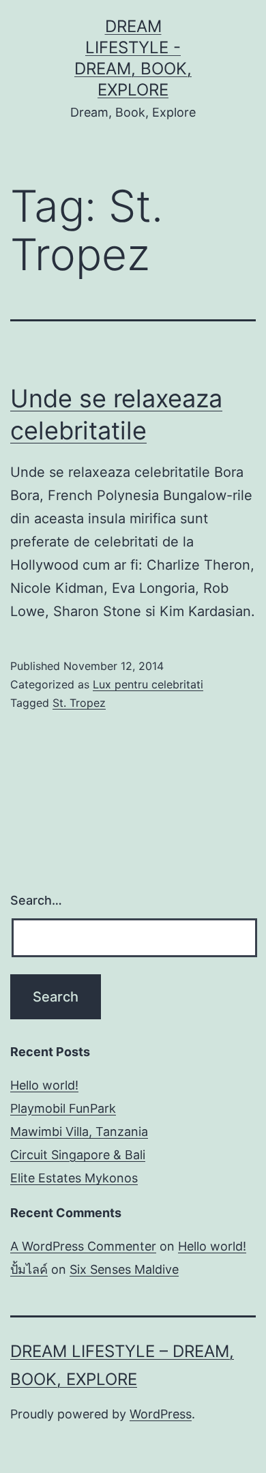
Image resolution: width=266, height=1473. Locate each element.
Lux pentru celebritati (148, 684)
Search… (36, 900)
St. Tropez (79, 703)
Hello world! (44, 1085)
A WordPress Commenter (83, 1246)
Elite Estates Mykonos (74, 1178)
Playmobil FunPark (63, 1108)
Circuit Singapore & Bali (77, 1155)
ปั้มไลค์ (29, 1269)
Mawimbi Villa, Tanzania (79, 1131)
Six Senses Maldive (124, 1269)
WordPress (161, 1414)
